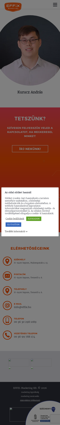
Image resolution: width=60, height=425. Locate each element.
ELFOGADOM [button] (34, 219)
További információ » (16, 231)
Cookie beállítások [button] (15, 218)
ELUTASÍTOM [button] (13, 224)
